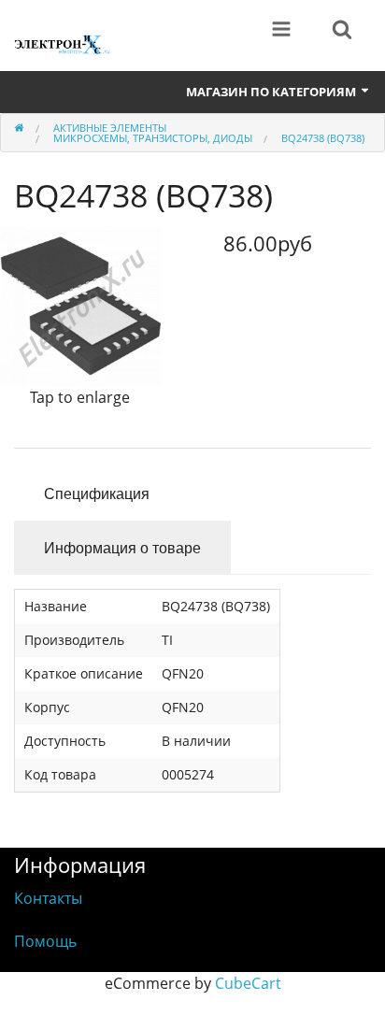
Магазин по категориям (272, 91)
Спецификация (97, 493)
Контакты (48, 898)
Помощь (45, 941)
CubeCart (248, 983)
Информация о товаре (122, 547)
